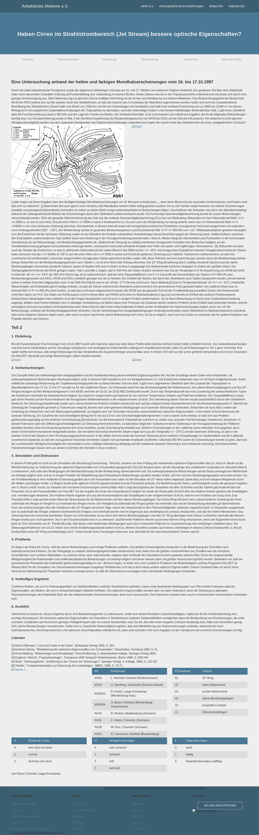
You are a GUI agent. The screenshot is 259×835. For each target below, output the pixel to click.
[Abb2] (137, 126)
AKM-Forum (79, 803)
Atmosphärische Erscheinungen (181, 6)
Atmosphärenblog (83, 810)
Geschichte (190, 59)
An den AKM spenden (220, 805)
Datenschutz (140, 828)
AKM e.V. (147, 6)
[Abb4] (137, 359)
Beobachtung (149, 59)
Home (15, 788)
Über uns (138, 803)
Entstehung (109, 59)
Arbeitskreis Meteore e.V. (28, 6)
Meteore (16, 822)
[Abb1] (67, 197)
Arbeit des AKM (231, 59)
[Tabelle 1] (18, 669)
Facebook (78, 822)
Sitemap (137, 816)
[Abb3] (16, 359)
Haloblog (77, 816)
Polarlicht (17, 810)
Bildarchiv (216, 6)
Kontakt (137, 810)
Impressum (139, 822)
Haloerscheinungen (72, 788)
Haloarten (28, 59)
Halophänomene (68, 59)
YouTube (77, 828)
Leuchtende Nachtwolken (27, 816)
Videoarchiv (236, 6)
